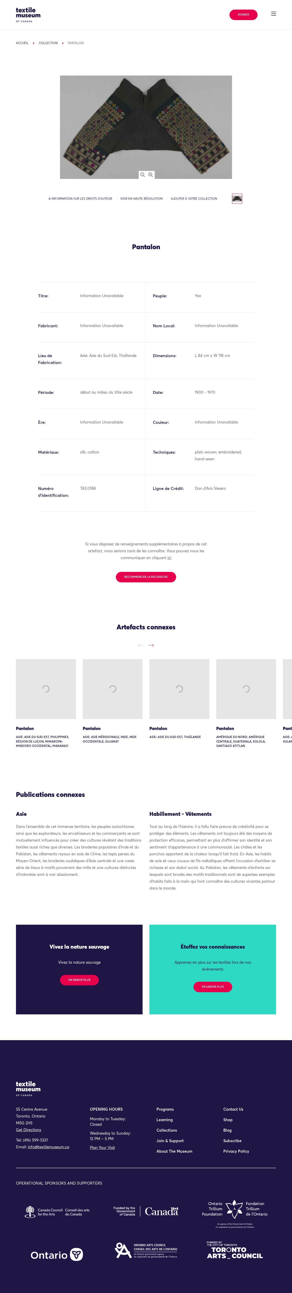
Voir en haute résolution (141, 198)
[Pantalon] (46, 689)
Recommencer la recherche (146, 577)
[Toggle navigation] (273, 14)
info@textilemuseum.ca (48, 1147)
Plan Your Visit (102, 1148)
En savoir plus (79, 980)
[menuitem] (179, 1111)
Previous (140, 645)
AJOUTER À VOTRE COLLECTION (194, 198)
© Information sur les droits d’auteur (80, 198)
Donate (243, 14)
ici (169, 558)
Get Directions (28, 1130)
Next (151, 645)
